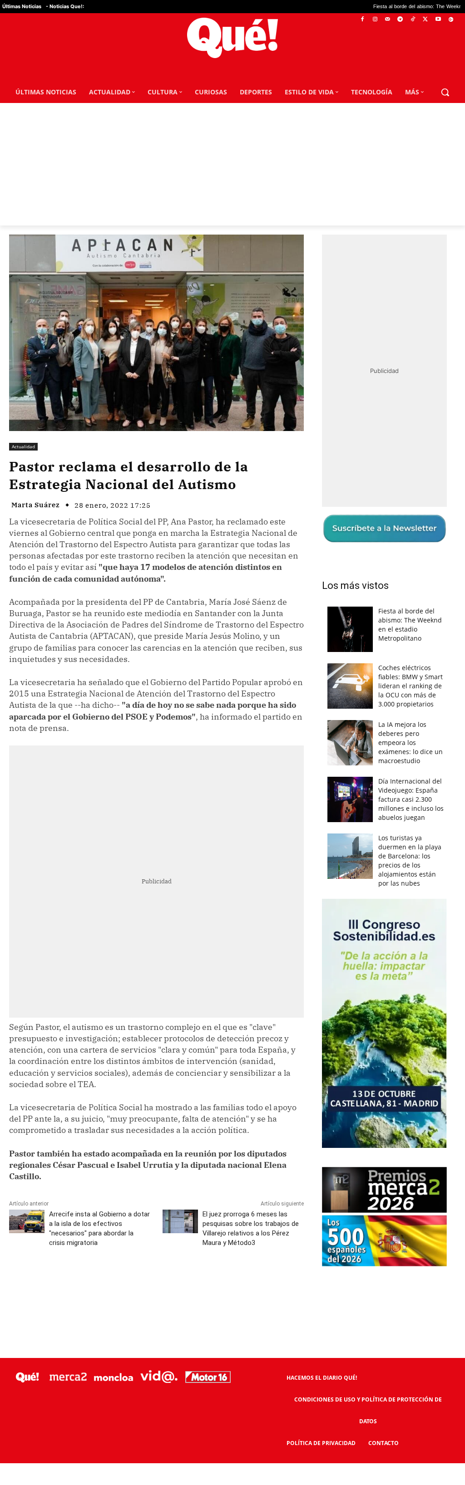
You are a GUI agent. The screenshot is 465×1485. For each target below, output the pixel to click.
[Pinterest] (125, 1283)
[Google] (450, 20)
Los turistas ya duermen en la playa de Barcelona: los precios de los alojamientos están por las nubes (409, 860)
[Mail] (387, 20)
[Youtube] (438, 20)
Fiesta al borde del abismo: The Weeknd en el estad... (364, 6)
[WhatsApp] (146, 1283)
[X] (425, 20)
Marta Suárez (35, 504)
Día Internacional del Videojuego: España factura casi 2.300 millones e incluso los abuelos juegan (411, 799)
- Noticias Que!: (65, 6)
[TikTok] (413, 20)
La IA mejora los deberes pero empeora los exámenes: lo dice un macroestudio (410, 742)
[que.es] (232, 38)
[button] (445, 92)
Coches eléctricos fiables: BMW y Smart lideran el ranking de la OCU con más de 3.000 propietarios (410, 685)
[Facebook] (362, 20)
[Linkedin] (187, 1283)
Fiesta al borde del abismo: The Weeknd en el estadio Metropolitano (410, 624)
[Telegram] (400, 20)
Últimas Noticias (21, 6)
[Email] (208, 1283)
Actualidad (23, 446)
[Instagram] (375, 20)
